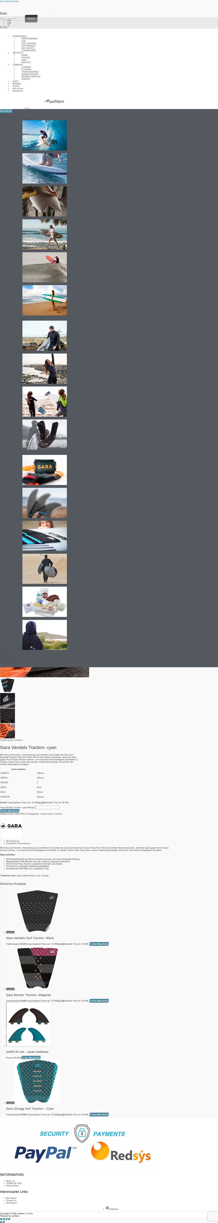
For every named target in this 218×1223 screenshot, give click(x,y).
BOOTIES (27, 418)
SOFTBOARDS (29, 218)
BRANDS (9, 654)
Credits (29, 1213)
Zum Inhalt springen (9, 1)
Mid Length (27, 251)
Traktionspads (29, 519)
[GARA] (11, 836)
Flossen (26, 486)
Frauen (25, 352)
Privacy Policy (12, 1185)
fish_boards (27, 185)
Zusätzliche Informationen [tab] (18, 843)
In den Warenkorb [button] (99, 944)
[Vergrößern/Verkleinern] (1, 1219)
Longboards (29, 50)
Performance (30, 38)
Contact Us (11, 1200)
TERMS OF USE (14, 1183)
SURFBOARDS (12, 117)
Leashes (26, 454)
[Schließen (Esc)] (9, 1219)
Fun (24, 152)
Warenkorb (18, 91)
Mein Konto (10, 658)
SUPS (7, 651)
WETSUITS (10, 317)
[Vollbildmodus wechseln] (4, 1219)
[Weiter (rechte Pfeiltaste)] (4, 1222)
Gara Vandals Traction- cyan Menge (17, 807)
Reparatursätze (29, 585)
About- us (10, 1181)
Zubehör (19, 740)
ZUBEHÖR (10, 451)
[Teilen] (6, 1219)
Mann (25, 319)
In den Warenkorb (10, 811)
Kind (24, 385)
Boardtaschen (28, 552)
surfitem (4, 14)
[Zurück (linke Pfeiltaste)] (1, 1222)
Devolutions (11, 1203)
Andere (26, 79)
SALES (8, 656)
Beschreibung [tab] (12, 841)
